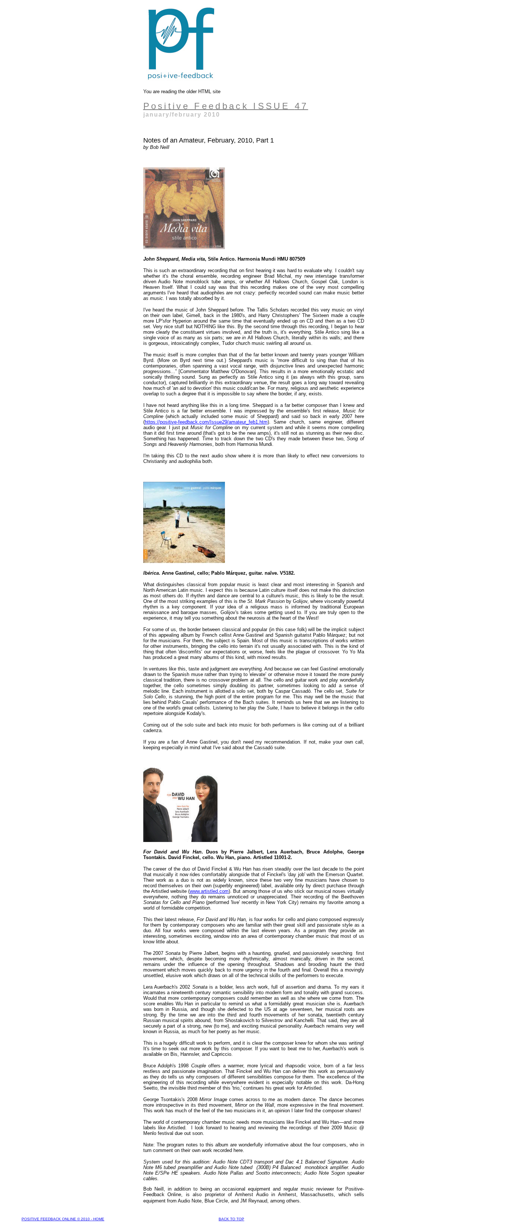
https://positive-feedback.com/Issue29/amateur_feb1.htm (206, 422)
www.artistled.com (209, 891)
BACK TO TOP (231, 1219)
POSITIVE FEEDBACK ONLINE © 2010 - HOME (63, 1219)
